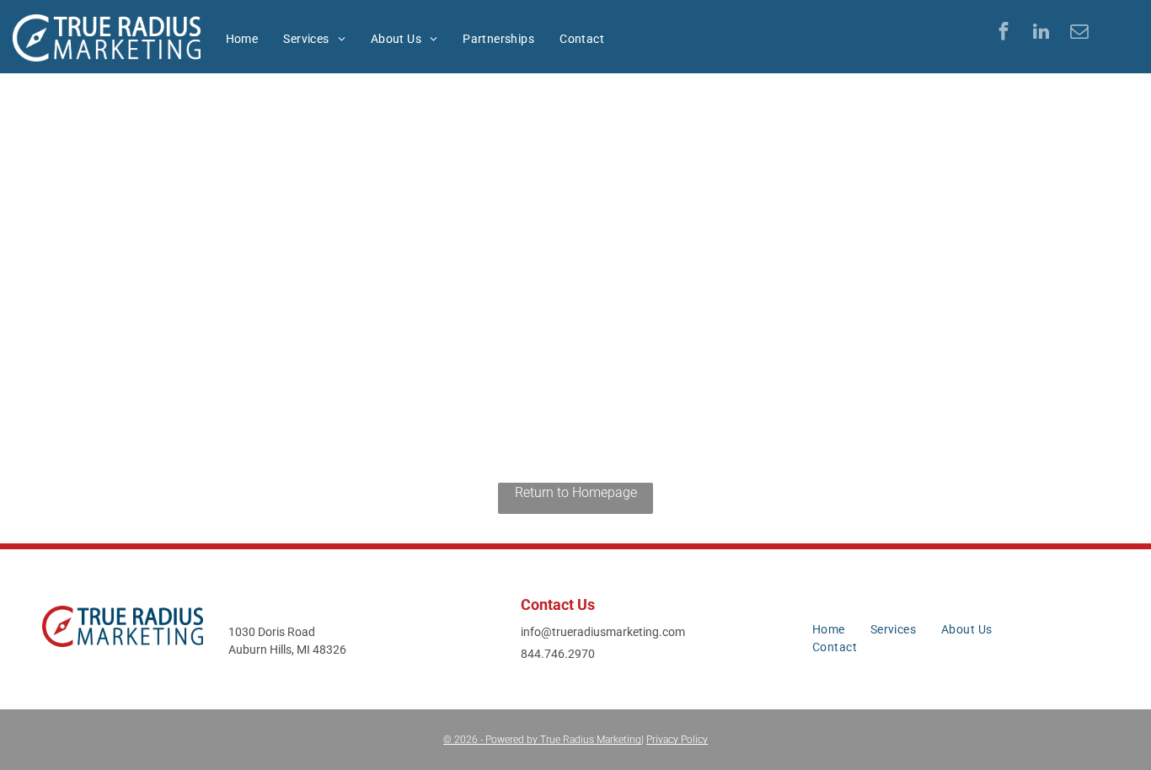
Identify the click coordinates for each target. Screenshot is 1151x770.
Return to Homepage (576, 492)
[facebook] (1003, 34)
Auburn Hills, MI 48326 (287, 649)
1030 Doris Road (271, 632)
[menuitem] (242, 39)
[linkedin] (1041, 34)
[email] (1079, 34)
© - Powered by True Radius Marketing (542, 740)
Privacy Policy (677, 740)
